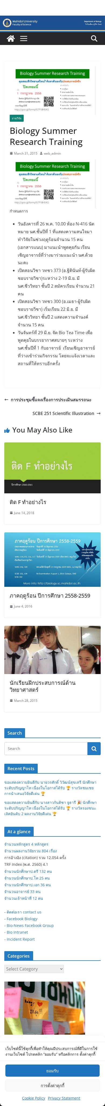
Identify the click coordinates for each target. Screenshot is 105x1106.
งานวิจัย (17, 118)
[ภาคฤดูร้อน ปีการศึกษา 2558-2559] (52, 536)
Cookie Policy (33, 1098)
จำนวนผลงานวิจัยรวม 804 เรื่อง (30, 850)
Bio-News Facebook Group (30, 925)
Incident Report (21, 939)
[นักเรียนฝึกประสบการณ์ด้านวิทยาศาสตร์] (52, 630)
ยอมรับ (52, 1070)
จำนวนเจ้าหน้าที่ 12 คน (23, 898)
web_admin (52, 153)
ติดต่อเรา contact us (24, 912)
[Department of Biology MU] (10, 38)
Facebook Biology (22, 918)
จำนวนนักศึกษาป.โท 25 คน (27, 878)
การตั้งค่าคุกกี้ (52, 1085)
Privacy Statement (64, 1098)
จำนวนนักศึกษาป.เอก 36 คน (27, 884)
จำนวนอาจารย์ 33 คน (22, 891)
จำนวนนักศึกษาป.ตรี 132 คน (28, 871)
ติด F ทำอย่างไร (28, 502)
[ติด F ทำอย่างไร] (52, 446)
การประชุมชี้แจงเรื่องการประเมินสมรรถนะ (51, 400)
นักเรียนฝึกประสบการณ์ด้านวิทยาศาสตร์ (43, 686)
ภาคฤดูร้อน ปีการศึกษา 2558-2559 (50, 595)
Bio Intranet (17, 932)
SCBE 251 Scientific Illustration (63, 413)
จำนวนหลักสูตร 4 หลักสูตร (26, 844)
